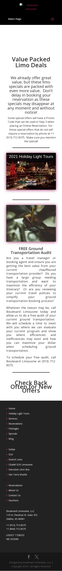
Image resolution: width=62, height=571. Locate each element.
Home (12, 408)
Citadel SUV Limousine (21, 464)
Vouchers (14, 500)
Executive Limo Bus (19, 469)
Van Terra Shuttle (18, 474)
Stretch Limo (15, 459)
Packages (14, 428)
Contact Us (15, 495)
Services (13, 418)
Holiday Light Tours (19, 413)
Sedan (12, 449)
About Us (14, 490)
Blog (11, 438)
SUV (11, 454)
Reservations (15, 423)
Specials (13, 433)
